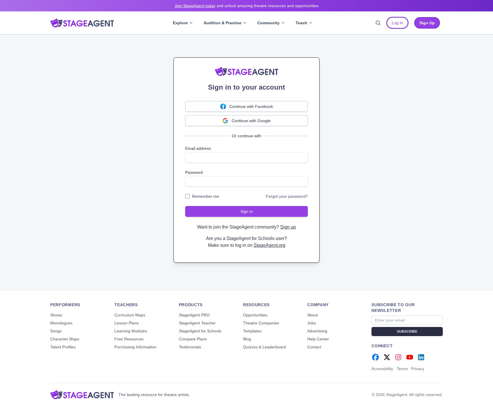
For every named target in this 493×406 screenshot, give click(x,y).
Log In (397, 23)
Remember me (205, 196)
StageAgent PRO (194, 315)
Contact (314, 347)
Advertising (317, 331)
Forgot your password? (287, 196)
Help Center (318, 339)
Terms (402, 368)
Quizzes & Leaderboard (264, 347)
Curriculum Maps (129, 315)
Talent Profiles (63, 347)
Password (194, 172)
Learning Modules (130, 331)
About (312, 315)
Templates (252, 331)
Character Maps (64, 339)
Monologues (61, 323)
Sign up (288, 227)
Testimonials (190, 347)
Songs (56, 331)
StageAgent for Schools (200, 331)
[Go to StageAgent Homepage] (82, 394)
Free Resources (129, 339)
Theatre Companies (261, 323)
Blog (247, 339)
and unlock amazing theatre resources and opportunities (246, 5)
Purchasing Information (135, 347)
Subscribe (407, 332)
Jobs (311, 323)
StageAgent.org (269, 245)
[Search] (378, 23)
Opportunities (255, 315)
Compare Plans (193, 339)
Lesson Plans (126, 323)
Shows (56, 315)
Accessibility (382, 368)
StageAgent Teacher (197, 323)
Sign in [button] (247, 211)
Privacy (417, 368)
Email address (198, 148)
